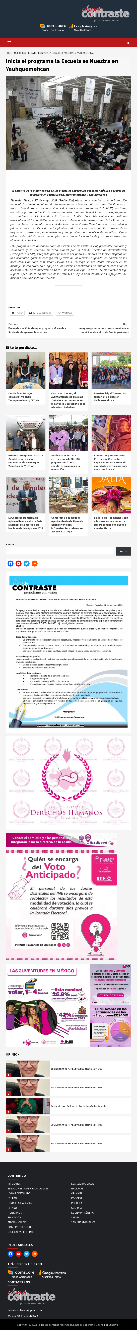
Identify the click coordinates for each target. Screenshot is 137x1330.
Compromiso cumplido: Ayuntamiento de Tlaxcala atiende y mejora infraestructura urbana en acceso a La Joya (67, 524)
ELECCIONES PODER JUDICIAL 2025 (28, 1188)
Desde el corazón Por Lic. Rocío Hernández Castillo (78, 1106)
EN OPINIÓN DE (17, 1222)
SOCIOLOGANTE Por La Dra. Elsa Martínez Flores (76, 1068)
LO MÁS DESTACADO (19, 1193)
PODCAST (76, 1198)
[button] (48, 1005)
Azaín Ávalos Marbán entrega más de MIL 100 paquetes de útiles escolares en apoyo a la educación (65, 462)
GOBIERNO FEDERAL (19, 1227)
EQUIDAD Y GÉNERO (82, 1212)
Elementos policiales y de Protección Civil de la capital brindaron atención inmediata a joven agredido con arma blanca (110, 462)
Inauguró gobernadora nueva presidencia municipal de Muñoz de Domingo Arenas (104, 328)
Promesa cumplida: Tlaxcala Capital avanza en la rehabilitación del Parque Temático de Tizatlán (25, 460)
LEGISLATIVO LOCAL (82, 1183)
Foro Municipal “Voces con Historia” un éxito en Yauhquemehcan (110, 397)
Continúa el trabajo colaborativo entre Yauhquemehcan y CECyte (23, 397)
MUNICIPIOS (15, 1212)
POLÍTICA (76, 1203)
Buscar (10, 544)
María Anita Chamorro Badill (61, 216)
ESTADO (12, 1198)
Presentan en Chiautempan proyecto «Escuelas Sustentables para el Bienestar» (37, 328)
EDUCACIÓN (14, 1217)
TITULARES (14, 1183)
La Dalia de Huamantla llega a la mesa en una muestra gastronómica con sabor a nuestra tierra (111, 523)
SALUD (75, 1217)
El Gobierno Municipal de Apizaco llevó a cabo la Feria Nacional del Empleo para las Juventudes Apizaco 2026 (25, 523)
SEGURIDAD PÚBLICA (83, 1222)
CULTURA (76, 1207)
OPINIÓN (76, 1193)
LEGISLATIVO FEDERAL (21, 1232)
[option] (68, 1069)
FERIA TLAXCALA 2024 (20, 1203)
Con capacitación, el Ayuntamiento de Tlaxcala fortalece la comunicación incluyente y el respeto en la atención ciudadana (68, 400)
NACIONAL (77, 1188)
